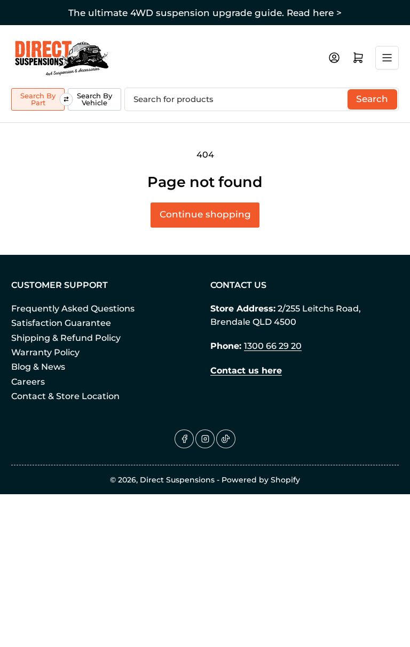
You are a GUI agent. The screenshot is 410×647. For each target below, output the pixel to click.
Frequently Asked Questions (73, 308)
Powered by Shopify (261, 480)
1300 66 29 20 (273, 346)
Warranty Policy (45, 352)
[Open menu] (387, 57)
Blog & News (38, 367)
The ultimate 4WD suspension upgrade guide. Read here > (205, 12)
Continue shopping (205, 214)
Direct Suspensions (177, 480)
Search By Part (38, 99)
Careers (28, 382)
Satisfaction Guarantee (61, 323)
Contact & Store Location (65, 396)
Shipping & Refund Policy (66, 338)
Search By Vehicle (94, 99)
